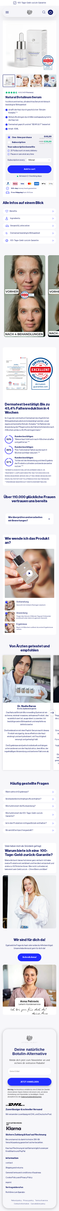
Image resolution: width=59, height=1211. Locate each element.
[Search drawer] (44, 12)
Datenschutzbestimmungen (31, 1097)
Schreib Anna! (29, 957)
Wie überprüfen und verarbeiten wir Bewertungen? (25, 519)
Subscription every (16, 160)
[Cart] (50, 12)
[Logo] (29, 12)
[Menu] (7, 12)
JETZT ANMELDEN (29, 1082)
